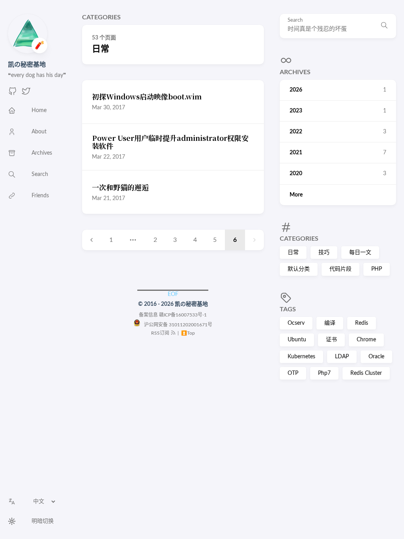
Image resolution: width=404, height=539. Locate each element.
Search (295, 20)
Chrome (366, 339)
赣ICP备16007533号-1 (183, 315)
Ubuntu (297, 339)
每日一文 (360, 252)
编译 (329, 323)
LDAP (342, 356)
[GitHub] (12, 94)
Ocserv (296, 323)
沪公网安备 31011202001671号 (176, 324)
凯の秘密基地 (27, 65)
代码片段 (340, 269)
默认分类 (299, 269)
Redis (361, 323)
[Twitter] (26, 94)
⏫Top (187, 333)
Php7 (324, 373)
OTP (293, 373)
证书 (331, 339)
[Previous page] (91, 240)
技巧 (323, 252)
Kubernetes (301, 356)
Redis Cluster (366, 373)
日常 (293, 252)
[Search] (384, 26)
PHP (376, 269)
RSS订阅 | (165, 333)
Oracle (376, 356)
